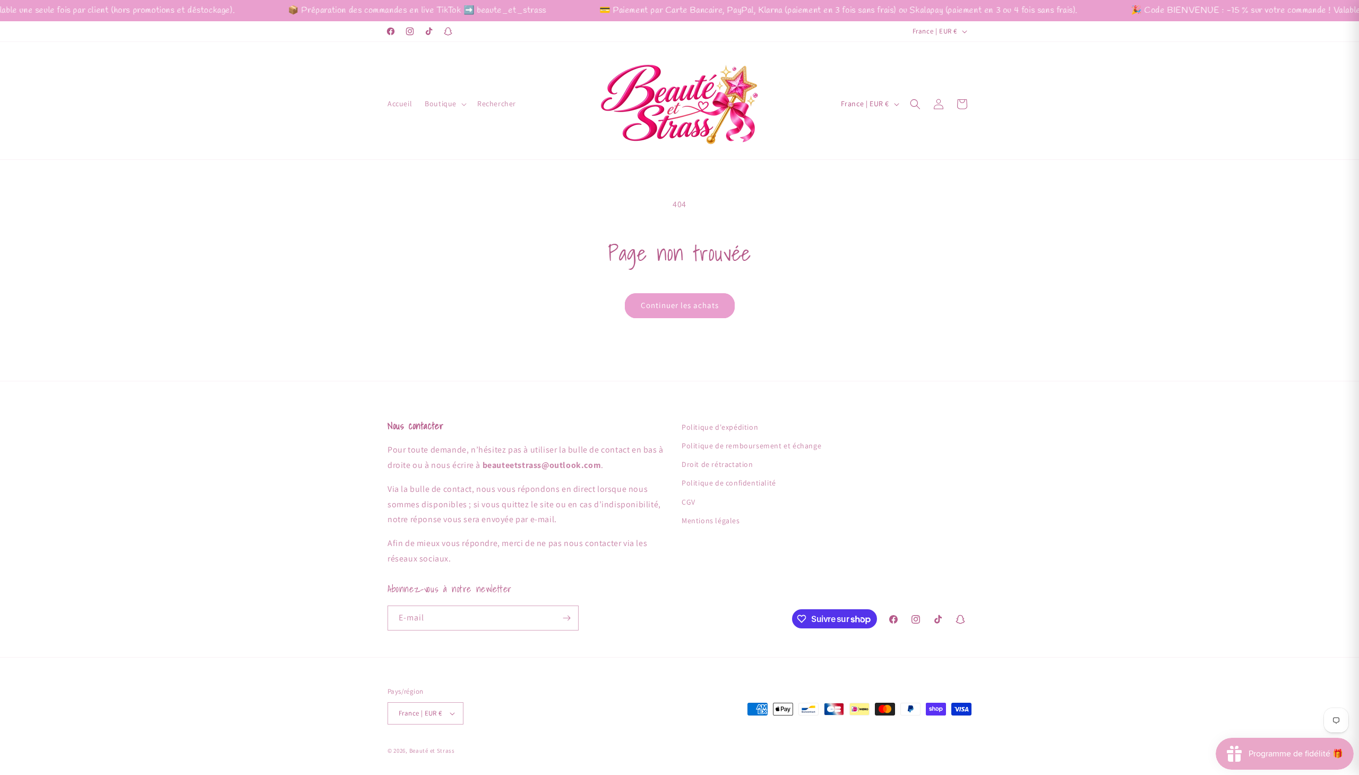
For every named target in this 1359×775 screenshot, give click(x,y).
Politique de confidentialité (729, 483)
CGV (688, 502)
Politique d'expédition (720, 427)
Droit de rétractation (717, 464)
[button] (444, 103)
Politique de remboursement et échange (751, 445)
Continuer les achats (680, 305)
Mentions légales (711, 520)
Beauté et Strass (432, 750)
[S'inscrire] (566, 618)
